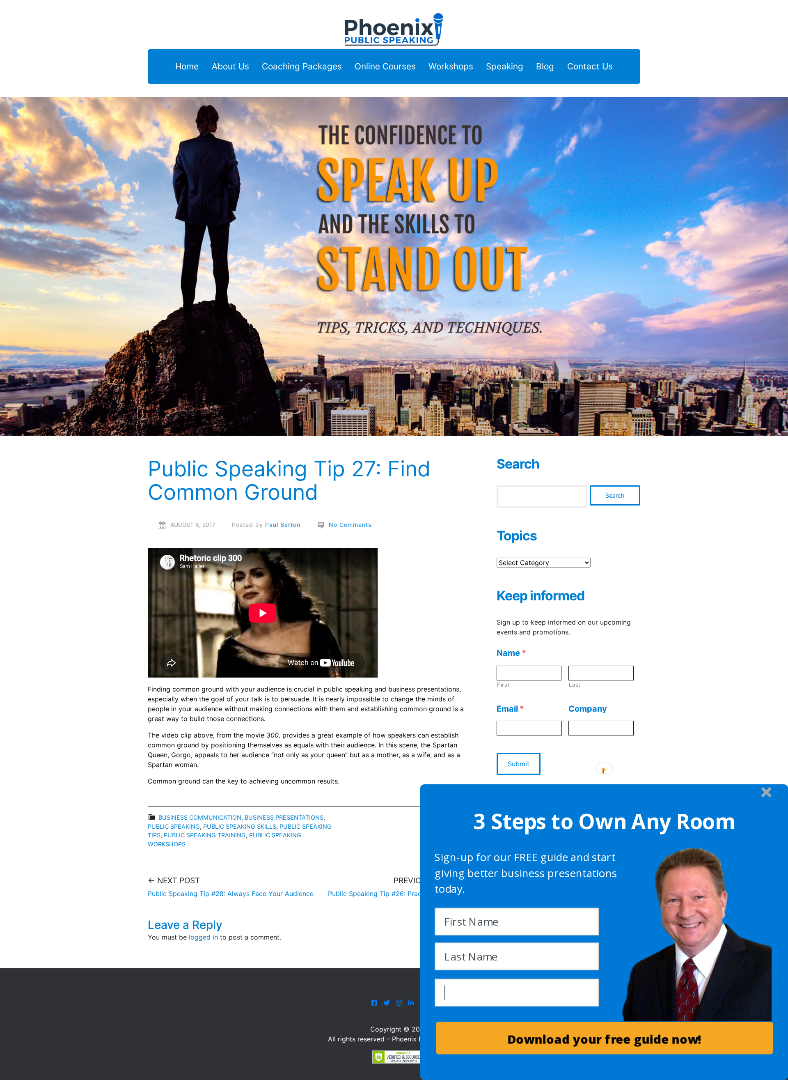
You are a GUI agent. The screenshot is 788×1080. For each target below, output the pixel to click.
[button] (604, 821)
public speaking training (205, 835)
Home (187, 66)
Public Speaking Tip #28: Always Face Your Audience (231, 893)
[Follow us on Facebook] (374, 1003)
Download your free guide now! (604, 1039)
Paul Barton (282, 524)
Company (587, 709)
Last (575, 684)
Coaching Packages (302, 66)
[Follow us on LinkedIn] (412, 1003)
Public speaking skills (239, 826)
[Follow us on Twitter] (386, 1003)
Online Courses (385, 66)
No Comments (350, 524)
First (503, 684)
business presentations (284, 817)
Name (511, 653)
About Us (230, 66)
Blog (545, 66)
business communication (199, 817)
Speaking (504, 66)
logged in (203, 937)
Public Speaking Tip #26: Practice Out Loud (396, 893)
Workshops (450, 66)
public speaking (174, 826)
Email (510, 709)
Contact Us (590, 66)
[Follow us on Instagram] (399, 1003)
